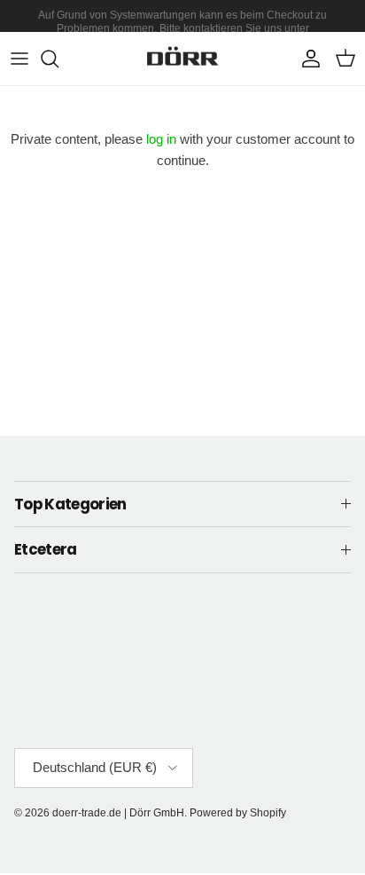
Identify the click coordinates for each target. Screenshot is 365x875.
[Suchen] (58, 58)
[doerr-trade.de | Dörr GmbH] (182, 58)
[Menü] (19, 58)
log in (161, 138)
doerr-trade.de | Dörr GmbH (118, 813)
